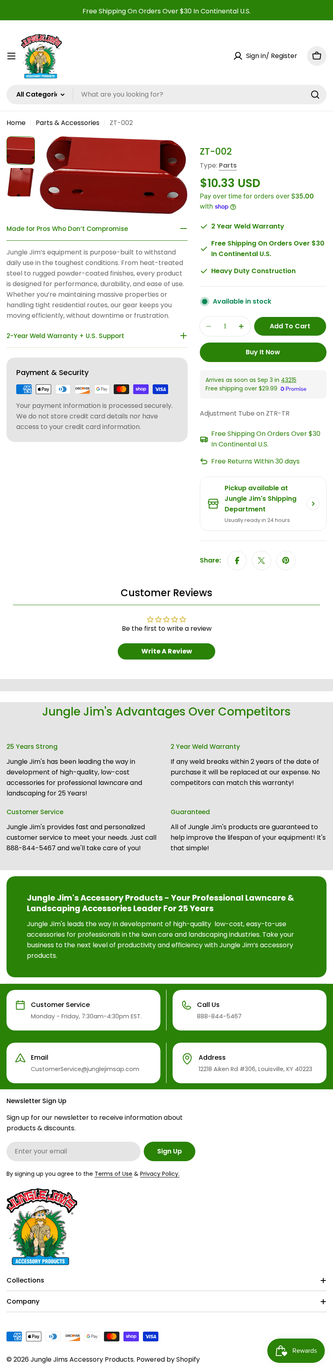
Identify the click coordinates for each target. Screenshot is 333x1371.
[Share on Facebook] (237, 560)
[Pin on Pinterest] (286, 560)
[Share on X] (261, 560)
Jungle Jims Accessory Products (82, 1359)
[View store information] (313, 503)
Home (16, 122)
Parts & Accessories (67, 122)
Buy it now (263, 352)
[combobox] (166, 94)
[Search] (315, 94)
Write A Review (166, 651)
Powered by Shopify (168, 1359)
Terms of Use (113, 1174)
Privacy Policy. (159, 1174)
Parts (228, 165)
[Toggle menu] (11, 56)
